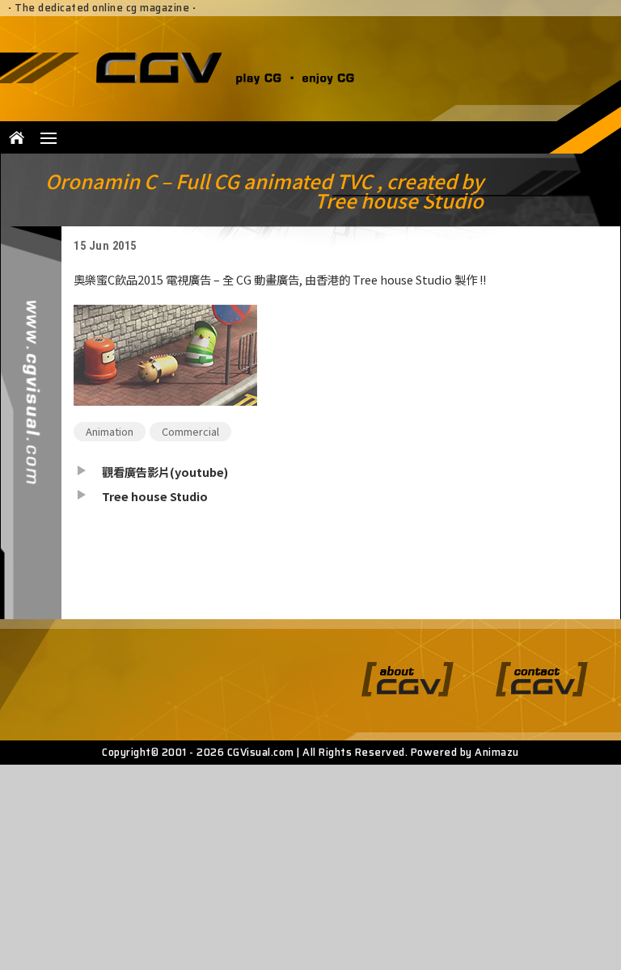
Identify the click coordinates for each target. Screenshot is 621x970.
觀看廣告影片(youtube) (165, 471)
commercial (190, 431)
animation (109, 431)
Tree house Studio (155, 495)
